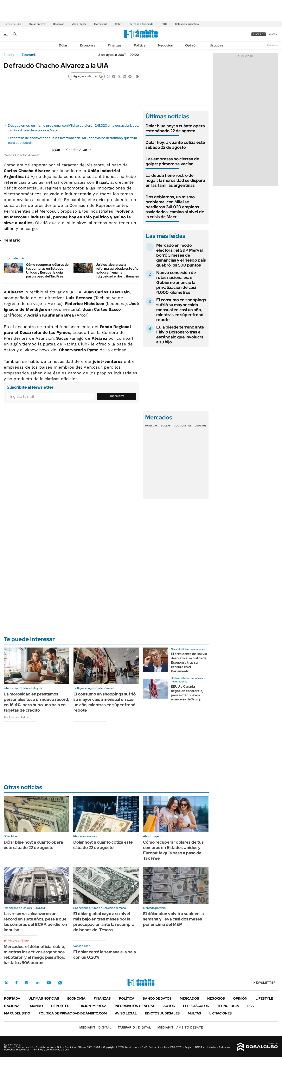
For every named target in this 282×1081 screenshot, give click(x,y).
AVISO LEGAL (126, 1013)
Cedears (200, 425)
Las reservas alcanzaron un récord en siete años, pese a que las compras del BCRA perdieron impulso (35, 921)
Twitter (6, 982)
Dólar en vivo (37, 24)
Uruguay (216, 45)
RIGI (164, 24)
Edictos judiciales (162, 1013)
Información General (135, 1006)
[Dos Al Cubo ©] (257, 1047)
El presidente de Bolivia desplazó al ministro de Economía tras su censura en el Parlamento (189, 662)
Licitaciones (220, 1013)
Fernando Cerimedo (141, 24)
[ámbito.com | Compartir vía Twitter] (119, 76)
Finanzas (114, 45)
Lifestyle (264, 998)
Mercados (189, 998)
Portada (12, 998)
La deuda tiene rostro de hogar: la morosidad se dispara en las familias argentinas (175, 180)
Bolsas (166, 425)
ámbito (9, 54)
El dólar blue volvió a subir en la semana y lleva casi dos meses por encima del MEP (173, 919)
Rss (250, 1006)
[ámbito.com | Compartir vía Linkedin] (124, 76)
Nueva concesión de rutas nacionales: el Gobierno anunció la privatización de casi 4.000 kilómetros (176, 282)
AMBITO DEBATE (180, 1027)
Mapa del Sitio (17, 1013)
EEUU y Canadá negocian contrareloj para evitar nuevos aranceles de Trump (187, 692)
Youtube (49, 982)
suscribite (259, 34)
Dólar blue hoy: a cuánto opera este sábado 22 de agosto (175, 128)
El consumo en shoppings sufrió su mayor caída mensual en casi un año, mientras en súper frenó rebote (181, 309)
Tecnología (228, 1006)
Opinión (191, 45)
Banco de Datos (157, 998)
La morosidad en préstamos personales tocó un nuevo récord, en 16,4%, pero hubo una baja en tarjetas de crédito (36, 702)
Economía (87, 45)
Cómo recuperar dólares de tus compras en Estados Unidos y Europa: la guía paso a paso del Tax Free (47, 270)
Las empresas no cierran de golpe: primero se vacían (172, 161)
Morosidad (100, 24)
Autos (169, 1006)
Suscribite (116, 396)
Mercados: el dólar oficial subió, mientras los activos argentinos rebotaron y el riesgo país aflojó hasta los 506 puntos (34, 954)
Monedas (151, 425)
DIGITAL (95, 1027)
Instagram (26, 983)
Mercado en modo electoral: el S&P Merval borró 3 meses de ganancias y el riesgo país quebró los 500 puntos (181, 255)
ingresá (272, 34)
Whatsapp (60, 983)
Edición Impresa (92, 1006)
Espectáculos (196, 1006)
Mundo (36, 1006)
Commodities (183, 425)
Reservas (58, 24)
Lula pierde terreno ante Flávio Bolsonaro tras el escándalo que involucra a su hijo (180, 334)
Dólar (118, 24)
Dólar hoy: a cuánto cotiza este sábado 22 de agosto (175, 145)
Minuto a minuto (18, 940)
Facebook (16, 983)
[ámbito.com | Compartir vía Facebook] (113, 76)
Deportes (60, 1006)
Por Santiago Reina (16, 717)
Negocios (165, 45)
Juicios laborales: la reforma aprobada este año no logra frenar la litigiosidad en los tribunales (117, 270)
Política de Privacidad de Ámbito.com (72, 1013)
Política (140, 45)
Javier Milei (79, 24)
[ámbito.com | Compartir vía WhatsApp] (108, 76)
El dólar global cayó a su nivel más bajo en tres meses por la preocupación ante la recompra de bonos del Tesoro (103, 921)
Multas (194, 1013)
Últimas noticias (43, 998)
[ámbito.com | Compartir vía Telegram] (130, 76)
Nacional (13, 1006)
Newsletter (272, 45)
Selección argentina (187, 24)
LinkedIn (37, 983)
